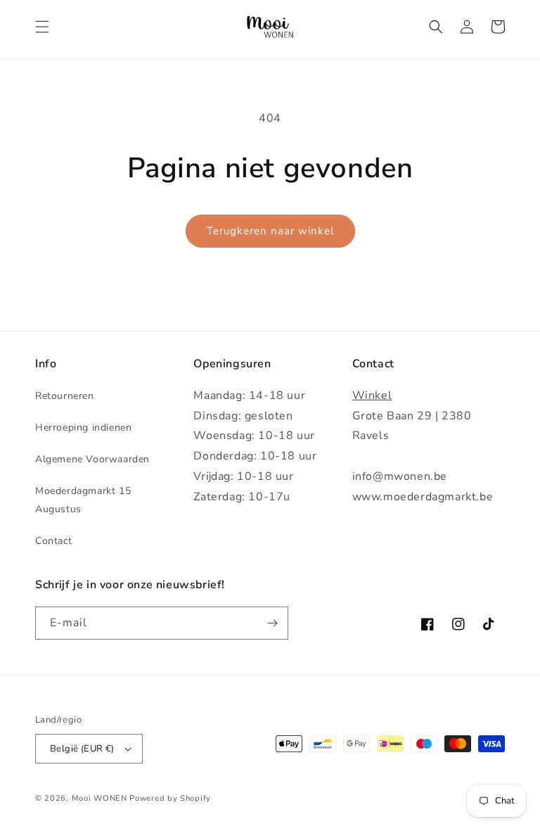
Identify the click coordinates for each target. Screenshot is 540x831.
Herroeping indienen (83, 427)
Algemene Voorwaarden (92, 459)
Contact (53, 540)
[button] (42, 26)
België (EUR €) (82, 748)
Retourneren (64, 395)
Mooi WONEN (99, 798)
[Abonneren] (272, 623)
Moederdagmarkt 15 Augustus (83, 499)
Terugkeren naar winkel (270, 231)
